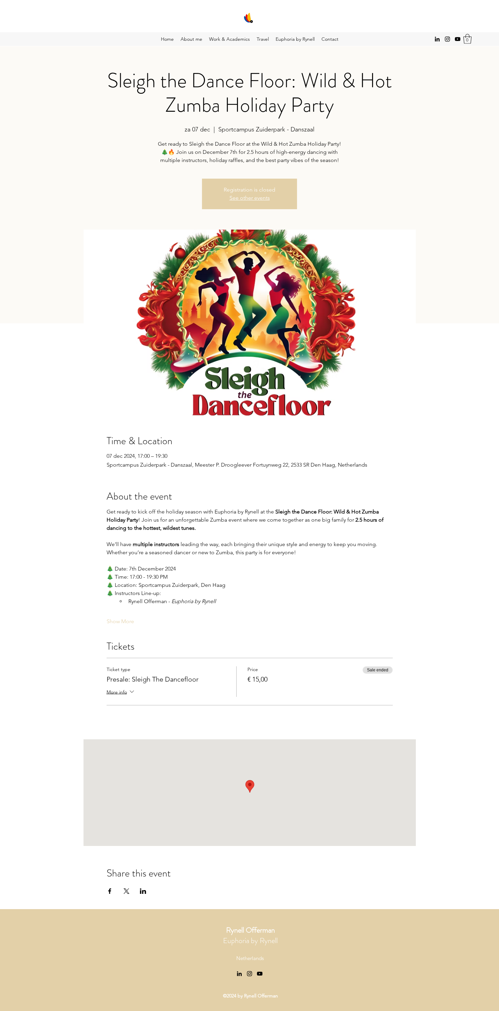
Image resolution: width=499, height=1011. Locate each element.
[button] (467, 39)
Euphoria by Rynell (250, 935)
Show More (120, 621)
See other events (249, 198)
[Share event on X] (126, 891)
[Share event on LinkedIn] (143, 891)
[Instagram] (447, 39)
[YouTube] (457, 39)
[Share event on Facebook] (110, 891)
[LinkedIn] (437, 39)
